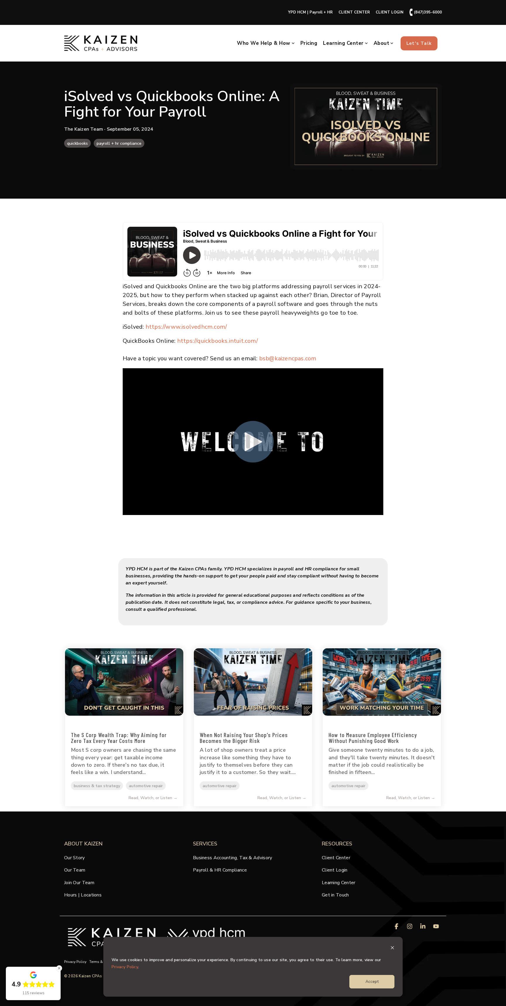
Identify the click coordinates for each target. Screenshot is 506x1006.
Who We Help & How (263, 43)
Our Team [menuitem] (74, 870)
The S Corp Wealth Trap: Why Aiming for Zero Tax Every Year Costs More (119, 737)
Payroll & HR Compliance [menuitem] (220, 870)
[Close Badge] (59, 968)
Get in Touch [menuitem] (335, 895)
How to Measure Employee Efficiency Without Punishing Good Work (373, 737)
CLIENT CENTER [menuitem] (354, 12)
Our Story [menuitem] (74, 858)
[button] (397, 927)
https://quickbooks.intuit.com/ (217, 341)
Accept (372, 981)
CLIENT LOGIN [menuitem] (390, 12)
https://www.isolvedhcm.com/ (186, 327)
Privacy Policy (125, 967)
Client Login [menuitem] (335, 870)
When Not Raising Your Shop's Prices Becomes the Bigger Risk (244, 737)
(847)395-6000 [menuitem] (425, 12)
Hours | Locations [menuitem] (83, 895)
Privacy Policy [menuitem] (75, 961)
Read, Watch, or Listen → (153, 798)
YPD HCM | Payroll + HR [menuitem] (310, 12)
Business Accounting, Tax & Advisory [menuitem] (232, 858)
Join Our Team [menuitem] (79, 882)
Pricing (308, 43)
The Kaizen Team (84, 129)
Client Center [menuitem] (336, 858)
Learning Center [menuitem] (338, 882)
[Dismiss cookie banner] (392, 948)
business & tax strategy (97, 786)
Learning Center (343, 43)
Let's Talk (419, 43)
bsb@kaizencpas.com (288, 358)
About (381, 43)
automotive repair (146, 786)
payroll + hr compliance (119, 143)
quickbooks (77, 143)
